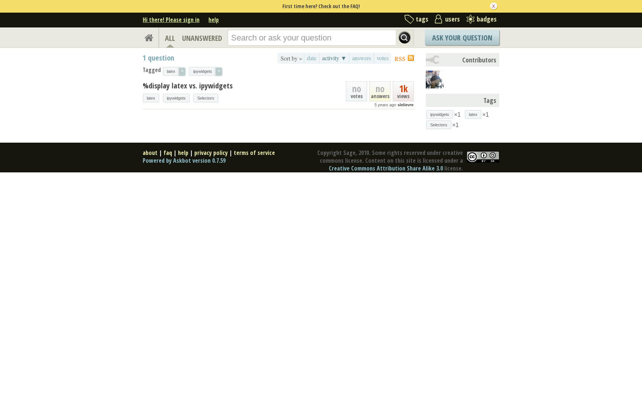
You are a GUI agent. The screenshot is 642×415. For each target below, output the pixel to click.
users (452, 18)
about (150, 153)
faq (167, 153)
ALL (170, 38)
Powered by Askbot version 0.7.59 (184, 160)
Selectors (205, 98)
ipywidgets (176, 98)
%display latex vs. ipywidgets (188, 86)
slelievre (406, 105)
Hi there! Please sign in (171, 20)
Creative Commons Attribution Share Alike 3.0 (386, 168)
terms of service (254, 153)
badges (487, 18)
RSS (400, 58)
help (213, 20)
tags (422, 18)
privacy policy (211, 153)
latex (151, 98)
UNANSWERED (202, 38)
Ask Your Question (462, 38)
